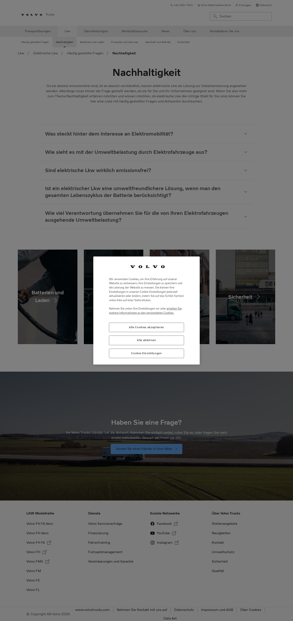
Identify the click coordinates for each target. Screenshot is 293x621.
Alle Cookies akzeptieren (146, 327)
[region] (146, 310)
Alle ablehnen (146, 340)
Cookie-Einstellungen (146, 353)
